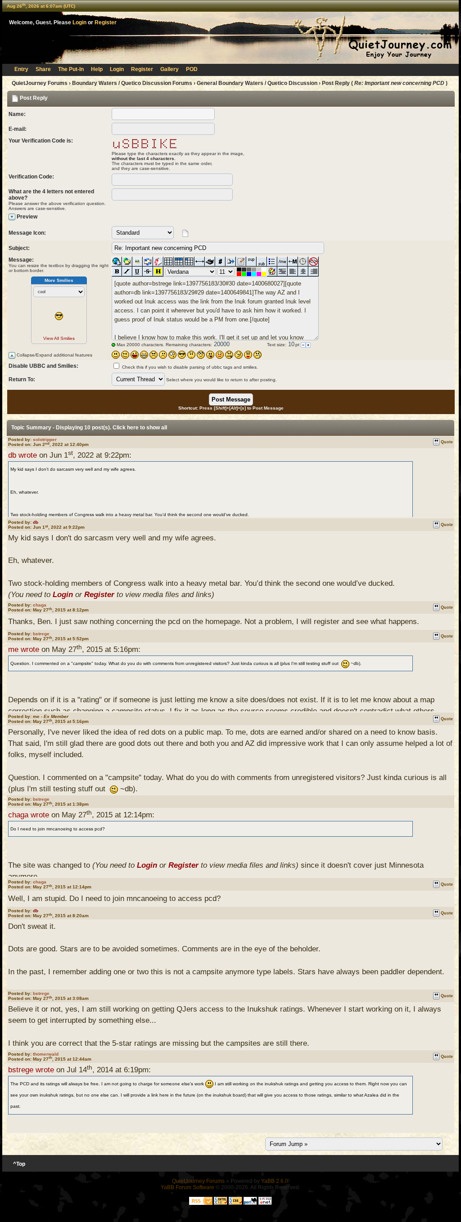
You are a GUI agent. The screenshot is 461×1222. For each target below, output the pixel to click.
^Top (19, 1164)
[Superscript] (251, 262)
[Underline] (137, 272)
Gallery (169, 69)
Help (97, 69)
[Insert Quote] (231, 262)
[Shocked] (172, 355)
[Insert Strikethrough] (148, 272)
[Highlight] (158, 272)
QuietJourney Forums (40, 83)
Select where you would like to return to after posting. (221, 379)
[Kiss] (248, 355)
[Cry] (257, 355)
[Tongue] (210, 355)
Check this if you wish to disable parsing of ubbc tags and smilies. (190, 367)
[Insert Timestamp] (303, 262)
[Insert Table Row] (179, 262)
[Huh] (191, 355)
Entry (21, 69)
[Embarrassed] (220, 355)
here (133, 427)
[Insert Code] (220, 262)
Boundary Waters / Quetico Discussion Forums (132, 83)
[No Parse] (313, 262)
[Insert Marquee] (293, 262)
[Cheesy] (135, 355)
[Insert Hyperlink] (117, 262)
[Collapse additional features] (12, 355)
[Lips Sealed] (229, 355)
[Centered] (303, 272)
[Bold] (117, 272)
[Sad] (163, 355)
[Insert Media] (158, 262)
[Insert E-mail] (148, 262)
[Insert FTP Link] (127, 262)
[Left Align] (293, 272)
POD (192, 69)
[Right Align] (313, 272)
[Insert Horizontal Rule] (199, 262)
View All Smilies (59, 338)
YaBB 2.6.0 (274, 1181)
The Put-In (71, 69)
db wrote (22, 455)
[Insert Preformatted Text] (282, 272)
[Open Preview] (12, 217)
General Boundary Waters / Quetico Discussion (257, 83)
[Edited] (241, 262)
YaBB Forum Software (187, 1187)
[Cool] (182, 355)
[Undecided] (239, 355)
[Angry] (153, 355)
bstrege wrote (31, 1070)
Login (79, 22)
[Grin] (144, 355)
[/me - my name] (282, 262)
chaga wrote (28, 815)
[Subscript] (262, 262)
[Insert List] (272, 262)
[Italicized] (127, 272)
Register (106, 22)
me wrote (23, 649)
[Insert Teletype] (210, 262)
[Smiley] (116, 355)
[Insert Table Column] (189, 262)
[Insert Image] (137, 262)
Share (43, 69)
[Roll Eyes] (201, 355)
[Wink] (125, 355)
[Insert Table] (168, 262)
